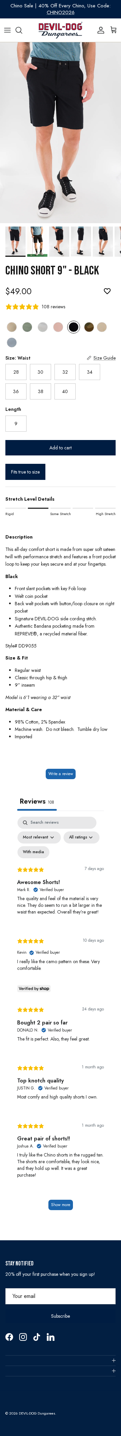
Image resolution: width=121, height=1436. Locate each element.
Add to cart (60, 447)
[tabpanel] (60, 1016)
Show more (60, 1205)
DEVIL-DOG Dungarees (37, 1413)
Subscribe (60, 1316)
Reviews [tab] (37, 801)
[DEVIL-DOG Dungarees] (60, 30)
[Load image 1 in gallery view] (60, 132)
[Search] (22, 30)
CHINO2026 (61, 12)
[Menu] (7, 30)
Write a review (60, 774)
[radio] (11, 327)
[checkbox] (33, 852)
